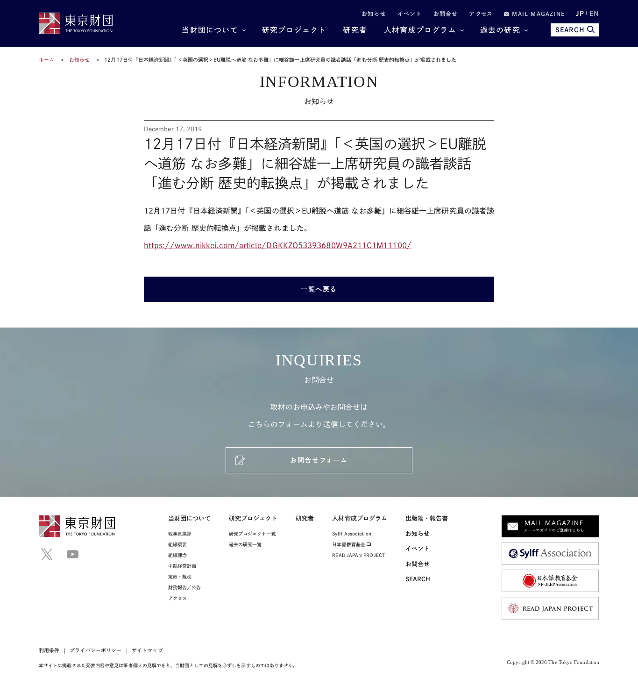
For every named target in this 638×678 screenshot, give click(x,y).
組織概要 (177, 544)
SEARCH (570, 30)
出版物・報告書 (426, 518)
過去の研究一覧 (245, 544)
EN (594, 13)
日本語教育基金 (349, 544)
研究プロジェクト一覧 (252, 533)
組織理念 (177, 555)
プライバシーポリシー (95, 650)
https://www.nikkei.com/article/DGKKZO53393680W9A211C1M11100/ (277, 245)
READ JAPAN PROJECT (358, 555)
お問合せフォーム (318, 460)
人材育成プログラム (420, 30)
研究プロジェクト (294, 30)
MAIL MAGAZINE (537, 13)
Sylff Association (351, 533)
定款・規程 (179, 576)
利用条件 (49, 650)
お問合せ (445, 13)
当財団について (210, 30)
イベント (409, 13)
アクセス (481, 13)
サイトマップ (147, 650)
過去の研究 (500, 30)
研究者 (355, 30)
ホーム (46, 59)
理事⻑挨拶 (179, 533)
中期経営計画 (182, 566)
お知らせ (374, 13)
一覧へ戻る (319, 289)
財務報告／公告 (184, 587)
